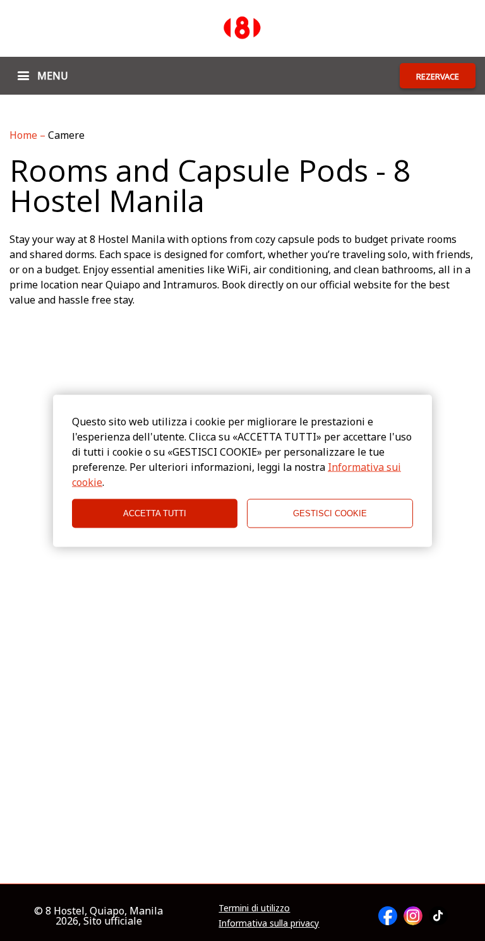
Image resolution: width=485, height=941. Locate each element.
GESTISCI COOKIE (330, 513)
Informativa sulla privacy (269, 923)
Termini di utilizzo (254, 908)
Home (24, 135)
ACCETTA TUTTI (154, 513)
